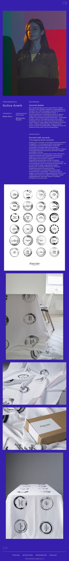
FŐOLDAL (16, 555)
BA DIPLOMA (28, 555)
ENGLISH (53, 555)
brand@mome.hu (39, 558)
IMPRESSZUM (41, 555)
